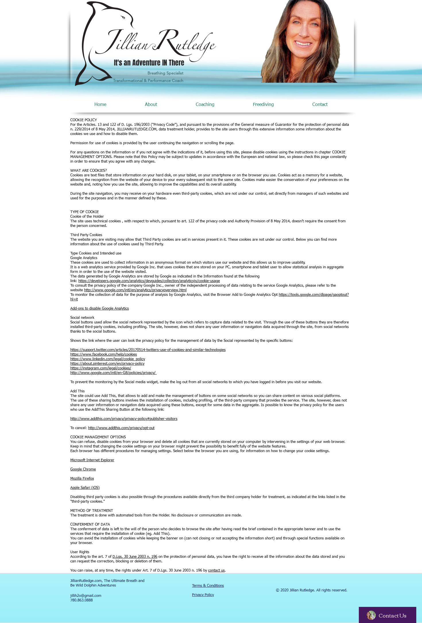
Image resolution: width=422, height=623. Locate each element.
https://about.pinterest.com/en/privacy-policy (107, 364)
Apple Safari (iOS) (85, 488)
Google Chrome (83, 469)
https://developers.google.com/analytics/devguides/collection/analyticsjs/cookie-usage (149, 281)
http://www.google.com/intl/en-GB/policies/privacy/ (113, 373)
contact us (216, 570)
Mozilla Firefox (82, 479)
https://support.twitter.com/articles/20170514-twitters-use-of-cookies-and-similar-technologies (148, 350)
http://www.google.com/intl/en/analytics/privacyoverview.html (135, 290)
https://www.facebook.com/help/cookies (103, 354)
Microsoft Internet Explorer (92, 460)
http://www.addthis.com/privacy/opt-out (121, 428)
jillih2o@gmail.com (85, 596)
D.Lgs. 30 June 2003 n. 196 (135, 557)
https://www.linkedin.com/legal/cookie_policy (107, 359)
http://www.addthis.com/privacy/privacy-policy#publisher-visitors (123, 419)
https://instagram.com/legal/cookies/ (100, 368)
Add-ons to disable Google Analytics (99, 308)
